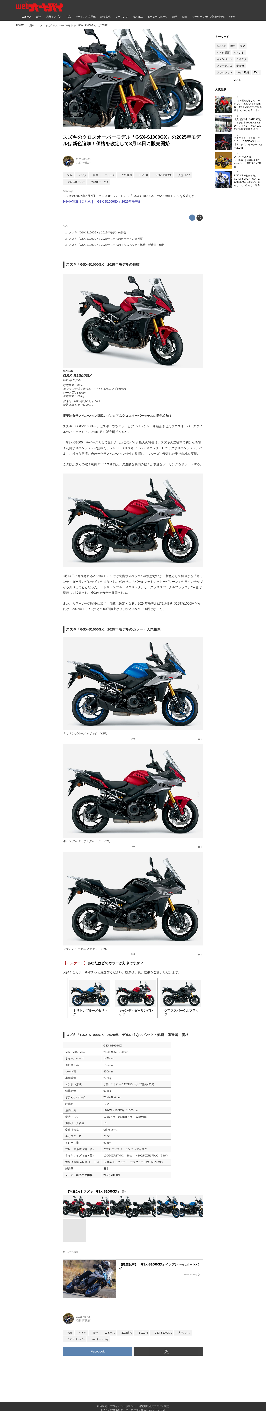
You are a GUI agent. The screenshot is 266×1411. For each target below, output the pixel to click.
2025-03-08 (83, 159)
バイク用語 (242, 72)
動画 (232, 45)
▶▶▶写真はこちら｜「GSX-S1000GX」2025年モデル (102, 201)
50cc (256, 72)
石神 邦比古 (83, 162)
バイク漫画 (223, 52)
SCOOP (221, 45)
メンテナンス (224, 65)
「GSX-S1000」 (74, 442)
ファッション (224, 72)
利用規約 (102, 1406)
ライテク (241, 59)
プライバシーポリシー (123, 1406)
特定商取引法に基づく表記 (154, 1406)
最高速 (240, 65)
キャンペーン (224, 59)
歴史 (242, 45)
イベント (239, 52)
